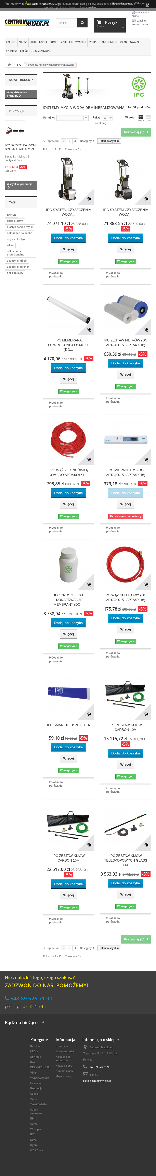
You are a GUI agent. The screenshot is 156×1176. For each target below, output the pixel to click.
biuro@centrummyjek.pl (97, 1080)
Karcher (11, 42)
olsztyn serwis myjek (20, 226)
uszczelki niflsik (17, 260)
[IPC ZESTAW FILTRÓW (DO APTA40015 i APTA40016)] (125, 309)
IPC (71, 42)
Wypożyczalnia (39, 1077)
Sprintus (11, 51)
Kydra (92, 42)
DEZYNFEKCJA (40, 1067)
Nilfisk (23, 42)
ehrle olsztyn (15, 220)
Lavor (43, 42)
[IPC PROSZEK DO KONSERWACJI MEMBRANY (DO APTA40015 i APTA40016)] (68, 564)
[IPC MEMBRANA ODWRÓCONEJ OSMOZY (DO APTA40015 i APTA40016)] (68, 309)
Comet (54, 42)
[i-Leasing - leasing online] (141, 22)
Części (24, 51)
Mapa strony (63, 1076)
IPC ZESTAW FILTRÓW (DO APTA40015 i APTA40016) (125, 342)
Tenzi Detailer (108, 42)
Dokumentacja (40, 51)
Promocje (16, 111)
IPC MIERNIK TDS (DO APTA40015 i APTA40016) (125, 472)
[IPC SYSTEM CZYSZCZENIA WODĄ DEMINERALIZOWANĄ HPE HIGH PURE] (68, 179)
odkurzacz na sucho (19, 233)
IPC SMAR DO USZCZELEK (68, 725)
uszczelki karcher (18, 266)
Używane (35, 1083)
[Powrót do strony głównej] (9, 64)
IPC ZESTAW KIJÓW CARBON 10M (125, 727)
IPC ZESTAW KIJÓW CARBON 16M (68, 858)
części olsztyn (16, 239)
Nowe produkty (21, 80)
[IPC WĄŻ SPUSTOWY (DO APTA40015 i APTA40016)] (125, 564)
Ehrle (33, 42)
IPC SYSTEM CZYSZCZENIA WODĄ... (68, 212)
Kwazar (135, 42)
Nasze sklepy (64, 1065)
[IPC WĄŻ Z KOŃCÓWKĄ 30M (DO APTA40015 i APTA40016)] (68, 439)
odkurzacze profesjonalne (15, 253)
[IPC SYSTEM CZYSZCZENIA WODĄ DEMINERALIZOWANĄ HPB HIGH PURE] (125, 179)
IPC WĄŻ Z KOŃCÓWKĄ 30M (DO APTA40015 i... (68, 472)
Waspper (80, 42)
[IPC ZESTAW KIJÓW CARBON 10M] (125, 694)
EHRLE (11, 214)
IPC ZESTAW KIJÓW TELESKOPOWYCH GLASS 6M (125, 860)
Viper (64, 42)
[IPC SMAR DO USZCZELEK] (68, 694)
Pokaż (96, 117)
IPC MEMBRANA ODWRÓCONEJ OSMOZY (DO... (68, 345)
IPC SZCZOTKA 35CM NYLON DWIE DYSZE (20, 147)
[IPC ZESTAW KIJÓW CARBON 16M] (68, 825)
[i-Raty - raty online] (141, 13)
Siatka (141, 120)
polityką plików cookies (70, 7)
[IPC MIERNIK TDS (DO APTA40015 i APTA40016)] (125, 439)
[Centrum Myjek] (27, 22)
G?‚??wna (36, 1150)
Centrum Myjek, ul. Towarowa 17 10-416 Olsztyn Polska (100, 1053)
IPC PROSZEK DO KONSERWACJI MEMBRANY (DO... (68, 599)
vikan (10, 245)
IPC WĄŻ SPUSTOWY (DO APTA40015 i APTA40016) (125, 597)
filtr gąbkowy (15, 272)
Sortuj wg (49, 117)
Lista (148, 120)
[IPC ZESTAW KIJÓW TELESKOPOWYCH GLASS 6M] (125, 825)
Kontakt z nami (65, 1071)
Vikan (123, 42)
